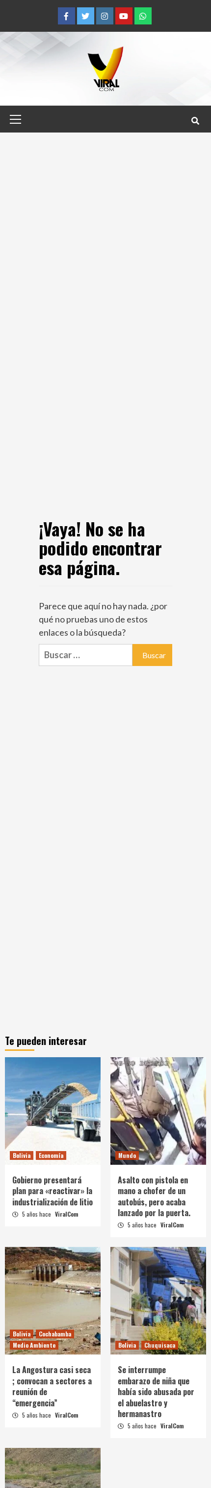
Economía (51, 1155)
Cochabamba (55, 1334)
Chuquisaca (159, 1345)
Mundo (127, 1155)
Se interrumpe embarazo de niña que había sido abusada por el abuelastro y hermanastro (156, 1392)
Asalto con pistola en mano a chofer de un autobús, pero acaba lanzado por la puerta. (154, 1196)
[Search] (195, 120)
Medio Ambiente (34, 1345)
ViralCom (67, 1214)
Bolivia (21, 1155)
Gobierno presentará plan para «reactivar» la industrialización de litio (52, 1191)
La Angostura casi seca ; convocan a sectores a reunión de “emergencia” (52, 1386)
